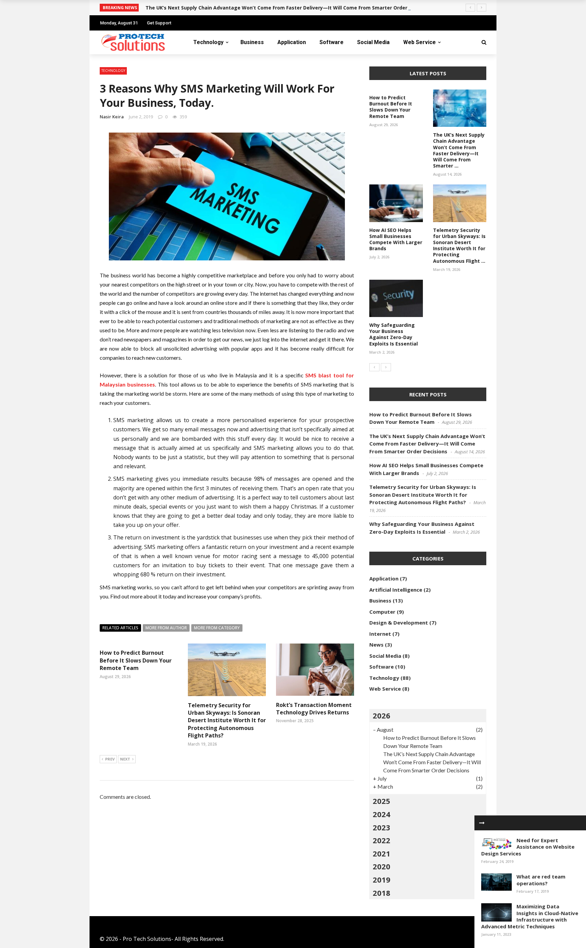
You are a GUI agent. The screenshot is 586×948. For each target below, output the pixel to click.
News (376, 644)
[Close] (481, 822)
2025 (381, 801)
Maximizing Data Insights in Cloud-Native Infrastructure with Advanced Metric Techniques (529, 916)
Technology (208, 42)
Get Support (159, 22)
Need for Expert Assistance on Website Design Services (527, 847)
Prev (110, 759)
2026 (381, 715)
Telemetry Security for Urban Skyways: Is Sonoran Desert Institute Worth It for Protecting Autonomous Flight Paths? (227, 720)
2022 (381, 840)
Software (331, 42)
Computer (382, 611)
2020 (381, 866)
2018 (381, 893)
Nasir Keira (112, 117)
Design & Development (398, 622)
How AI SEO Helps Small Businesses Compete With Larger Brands (395, 239)
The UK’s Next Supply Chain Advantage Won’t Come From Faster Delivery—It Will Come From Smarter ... (459, 150)
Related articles (120, 628)
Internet (380, 633)
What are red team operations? (540, 880)
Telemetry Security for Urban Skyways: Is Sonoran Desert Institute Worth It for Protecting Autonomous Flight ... (459, 245)
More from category (217, 628)
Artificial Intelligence (395, 589)
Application (291, 42)
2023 (381, 827)
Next (125, 759)
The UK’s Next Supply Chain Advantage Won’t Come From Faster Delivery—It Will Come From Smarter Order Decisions (288, 7)
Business (252, 42)
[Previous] (374, 367)
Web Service (419, 42)
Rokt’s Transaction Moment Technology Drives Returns (314, 708)
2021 (381, 853)
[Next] (386, 367)
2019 (381, 879)
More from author (166, 628)
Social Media (373, 42)
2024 (381, 814)
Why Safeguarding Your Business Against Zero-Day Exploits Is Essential (393, 334)
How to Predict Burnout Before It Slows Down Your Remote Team (136, 660)
